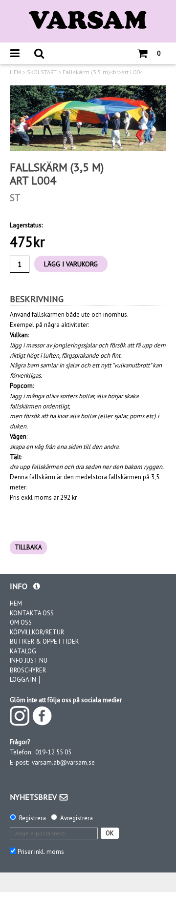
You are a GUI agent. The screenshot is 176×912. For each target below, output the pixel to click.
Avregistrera (76, 818)
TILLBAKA (28, 547)
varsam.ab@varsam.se (63, 762)
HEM (15, 72)
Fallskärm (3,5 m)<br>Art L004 (103, 72)
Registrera (32, 818)
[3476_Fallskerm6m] (88, 118)
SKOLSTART (42, 72)
